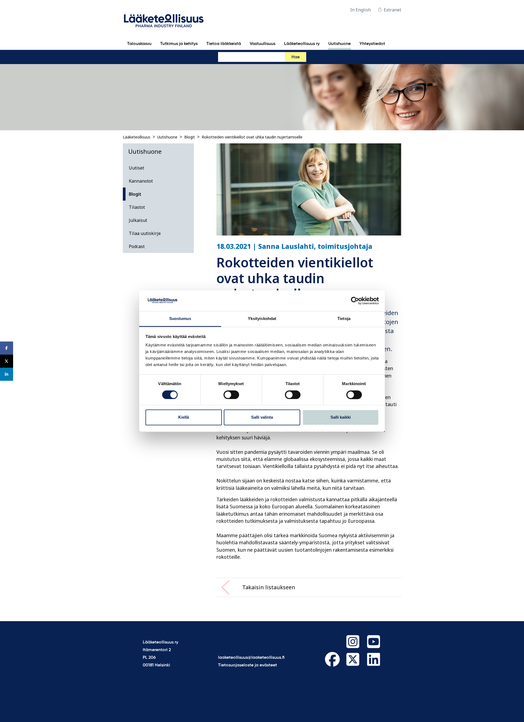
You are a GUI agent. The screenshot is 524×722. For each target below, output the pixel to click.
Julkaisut (138, 220)
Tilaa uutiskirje (145, 233)
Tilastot (137, 207)
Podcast (137, 246)
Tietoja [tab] (343, 318)
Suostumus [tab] (180, 318)
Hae (295, 57)
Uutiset (136, 168)
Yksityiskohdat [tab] (262, 318)
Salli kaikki (341, 417)
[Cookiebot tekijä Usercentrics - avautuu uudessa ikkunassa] (355, 301)
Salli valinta (262, 417)
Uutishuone (167, 137)
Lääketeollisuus (136, 137)
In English (360, 10)
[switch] (231, 394)
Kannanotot (141, 181)
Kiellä (183, 417)
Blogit (189, 137)
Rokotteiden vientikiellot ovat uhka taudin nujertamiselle (252, 137)
